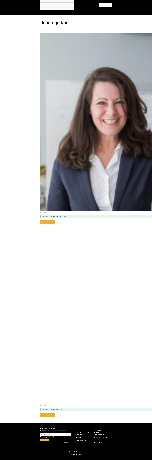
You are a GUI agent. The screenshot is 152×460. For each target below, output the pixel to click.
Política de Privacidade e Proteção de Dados (84, 432)
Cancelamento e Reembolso (81, 440)
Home (43, 1)
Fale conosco (96, 432)
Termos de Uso (79, 437)
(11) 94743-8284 (97, 436)
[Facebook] (97, 442)
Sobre (43, 3)
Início (41, 19)
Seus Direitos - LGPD (80, 435)
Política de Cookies (79, 434)
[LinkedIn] (99, 442)
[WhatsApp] (94, 442)
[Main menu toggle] (151, 11)
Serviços (43, 6)
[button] (105, 5)
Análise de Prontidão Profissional (48, 8)
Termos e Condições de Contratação (83, 438)
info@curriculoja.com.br (99, 434)
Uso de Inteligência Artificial (81, 442)
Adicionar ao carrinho (47, 222)
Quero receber (44, 440)
